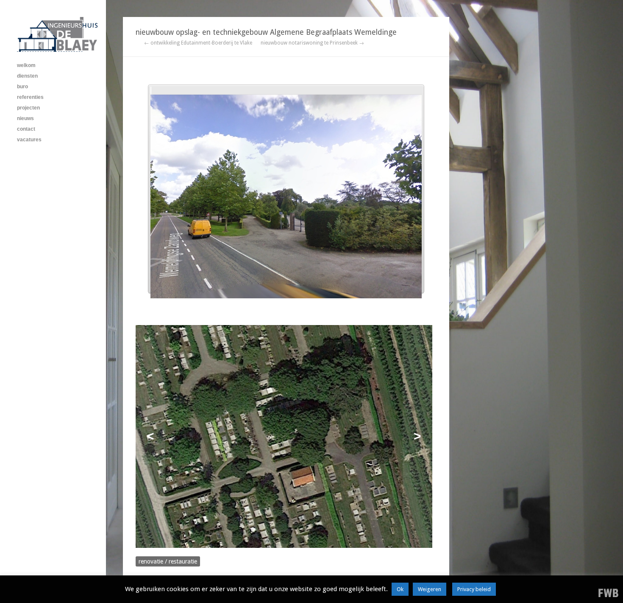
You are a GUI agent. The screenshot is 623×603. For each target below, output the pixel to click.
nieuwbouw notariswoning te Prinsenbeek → (312, 42)
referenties (30, 97)
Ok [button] (400, 589)
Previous (150, 436)
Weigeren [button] (429, 589)
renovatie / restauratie (168, 561)
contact (26, 129)
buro (22, 87)
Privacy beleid (474, 589)
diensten (27, 76)
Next (417, 436)
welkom (26, 65)
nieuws (25, 118)
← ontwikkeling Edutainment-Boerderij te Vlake (198, 42)
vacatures (29, 140)
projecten (28, 108)
